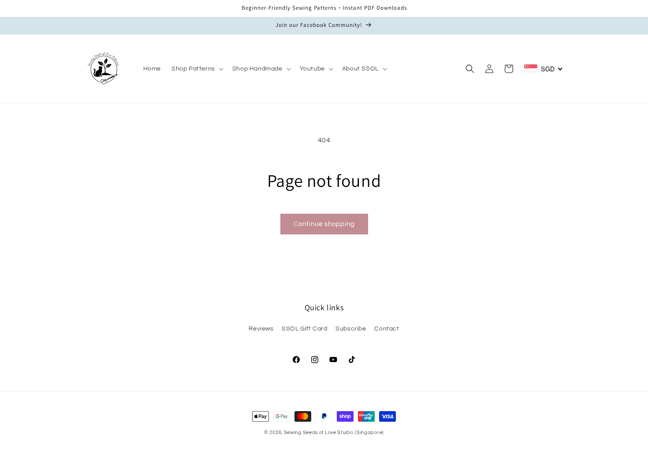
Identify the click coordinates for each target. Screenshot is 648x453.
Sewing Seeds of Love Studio (319, 432)
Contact (386, 329)
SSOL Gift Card (304, 329)
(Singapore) (369, 432)
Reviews (261, 329)
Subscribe (350, 329)
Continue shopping (324, 224)
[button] (196, 68)
